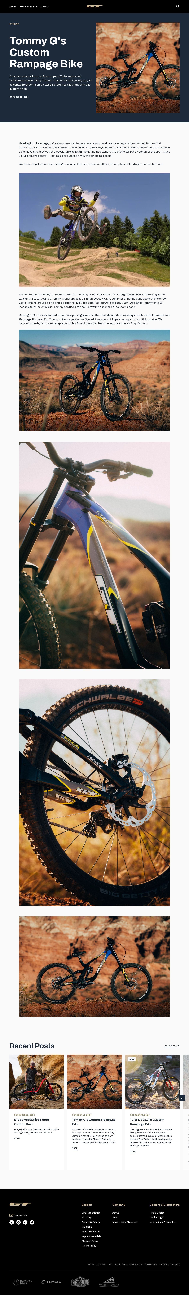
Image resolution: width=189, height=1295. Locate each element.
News (115, 1217)
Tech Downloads (91, 1231)
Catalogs (87, 1227)
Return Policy (89, 1246)
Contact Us (21, 1215)
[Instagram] (18, 1222)
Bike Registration (91, 1212)
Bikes (13, 7)
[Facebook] (11, 1222)
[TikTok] (32, 1222)
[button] (182, 1098)
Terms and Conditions (169, 1264)
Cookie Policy (151, 1264)
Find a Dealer (157, 1212)
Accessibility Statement (125, 1222)
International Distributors (163, 1222)
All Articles (172, 1046)
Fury (131, 1059)
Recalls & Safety (91, 1222)
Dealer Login (156, 1217)
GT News (14, 24)
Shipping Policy (90, 1241)
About (45, 7)
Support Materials (91, 1236)
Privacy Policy (135, 1264)
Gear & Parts (29, 7)
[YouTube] (25, 1222)
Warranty (86, 1217)
